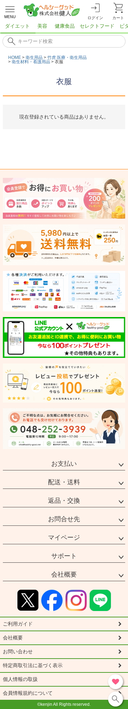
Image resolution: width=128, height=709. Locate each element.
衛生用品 (34, 57)
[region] (64, 28)
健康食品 (65, 26)
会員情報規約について (28, 693)
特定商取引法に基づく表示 (33, 665)
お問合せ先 (64, 519)
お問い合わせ (18, 651)
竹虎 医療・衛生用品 (67, 57)
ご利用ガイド (18, 624)
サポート (64, 556)
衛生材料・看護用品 (31, 61)
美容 (42, 26)
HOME (14, 57)
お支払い (64, 463)
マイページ (64, 537)
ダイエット (17, 26)
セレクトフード (97, 26)
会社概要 (64, 574)
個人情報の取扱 (20, 679)
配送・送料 (64, 482)
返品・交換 (64, 500)
